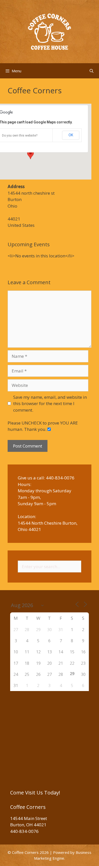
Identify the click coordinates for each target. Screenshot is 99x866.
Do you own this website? (19, 135)
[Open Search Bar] (91, 70)
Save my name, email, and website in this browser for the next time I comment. (50, 403)
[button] (30, 154)
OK (71, 135)
